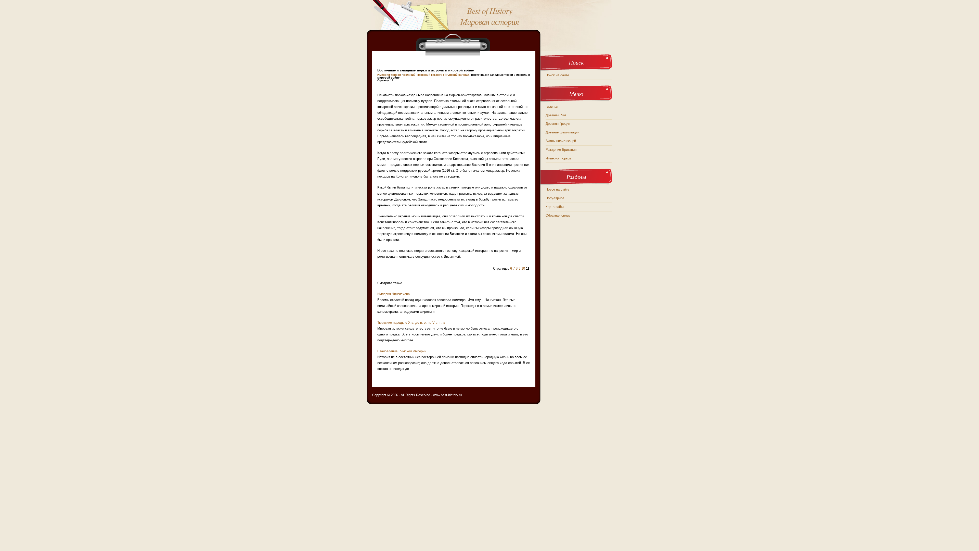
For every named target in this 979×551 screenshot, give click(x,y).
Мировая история (489, 21)
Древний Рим (556, 115)
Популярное (555, 198)
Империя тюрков (389, 74)
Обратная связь (558, 215)
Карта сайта (555, 207)
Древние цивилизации (562, 132)
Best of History (489, 10)
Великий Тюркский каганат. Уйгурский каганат (436, 74)
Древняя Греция (558, 124)
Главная (552, 106)
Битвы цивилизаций (561, 141)
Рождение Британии (561, 150)
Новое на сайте (557, 189)
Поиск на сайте (557, 75)
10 (523, 268)
